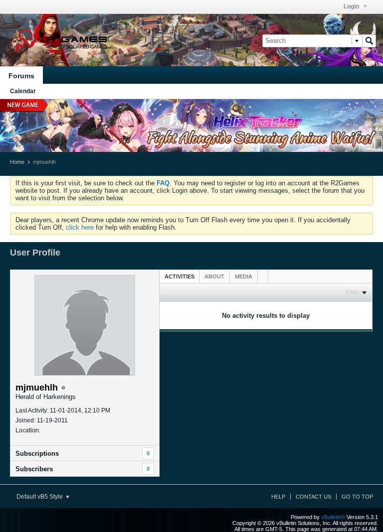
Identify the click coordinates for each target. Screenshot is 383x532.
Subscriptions (37, 453)
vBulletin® (333, 517)
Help (278, 497)
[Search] (369, 40)
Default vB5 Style (40, 496)
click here (80, 227)
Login (352, 6)
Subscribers (34, 469)
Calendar (23, 91)
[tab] (179, 276)
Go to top (357, 497)
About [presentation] (214, 276)
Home (17, 162)
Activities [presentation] (179, 276)
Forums (21, 76)
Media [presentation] (243, 276)
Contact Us (313, 497)
